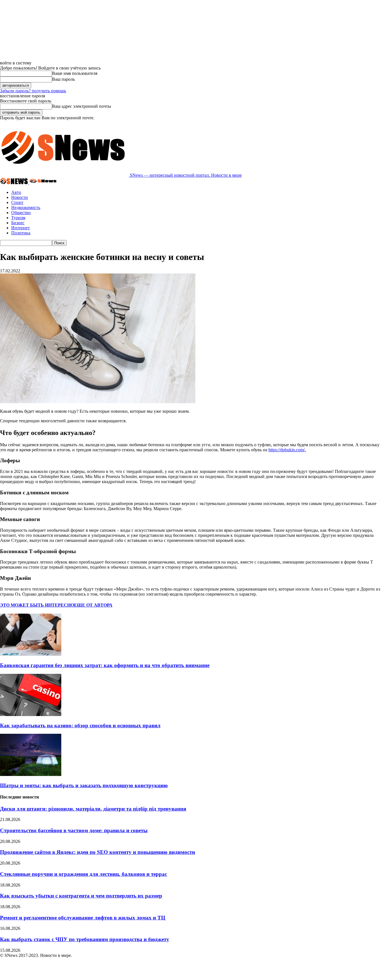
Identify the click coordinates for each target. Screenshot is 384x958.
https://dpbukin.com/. (287, 449)
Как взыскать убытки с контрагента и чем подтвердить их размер (81, 896)
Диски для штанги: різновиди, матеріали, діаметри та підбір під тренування (93, 809)
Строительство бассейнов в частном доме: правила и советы (74, 830)
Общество (21, 212)
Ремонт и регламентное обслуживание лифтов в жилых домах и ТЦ (82, 918)
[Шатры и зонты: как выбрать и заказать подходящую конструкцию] (30, 774)
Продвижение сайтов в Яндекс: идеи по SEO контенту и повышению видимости (97, 852)
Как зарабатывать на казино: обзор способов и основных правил (80, 725)
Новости (19, 197)
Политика (20, 232)
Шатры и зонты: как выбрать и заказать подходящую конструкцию (84, 785)
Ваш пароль (63, 79)
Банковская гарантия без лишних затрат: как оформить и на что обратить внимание (104, 665)
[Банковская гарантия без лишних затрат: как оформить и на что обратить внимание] (30, 654)
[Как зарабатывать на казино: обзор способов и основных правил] (30, 714)
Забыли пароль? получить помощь (33, 90)
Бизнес (17, 222)
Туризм (18, 217)
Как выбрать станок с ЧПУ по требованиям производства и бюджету (84, 939)
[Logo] (14, 182)
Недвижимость (25, 207)
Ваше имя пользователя (74, 73)
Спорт (17, 202)
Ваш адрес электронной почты (81, 106)
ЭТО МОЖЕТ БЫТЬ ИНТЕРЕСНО (37, 605)
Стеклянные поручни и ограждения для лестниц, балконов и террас (83, 874)
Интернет (20, 227)
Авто (16, 192)
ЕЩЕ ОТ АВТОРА (93, 605)
